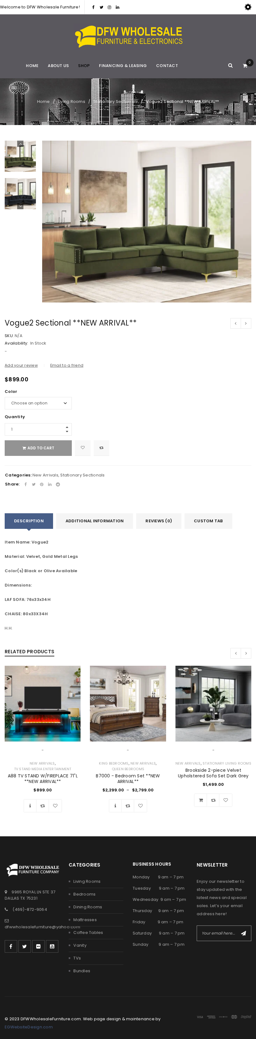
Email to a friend (66, 365)
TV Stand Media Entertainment (42, 768)
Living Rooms (71, 101)
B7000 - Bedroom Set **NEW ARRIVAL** (128, 779)
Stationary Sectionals (115, 101)
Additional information (95, 521)
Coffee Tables (88, 932)
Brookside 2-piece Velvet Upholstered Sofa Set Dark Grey (213, 773)
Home (43, 101)
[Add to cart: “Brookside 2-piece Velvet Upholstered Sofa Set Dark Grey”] (200, 800)
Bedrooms (84, 894)
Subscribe (243, 933)
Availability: (16, 343)
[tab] (29, 521)
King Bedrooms (113, 763)
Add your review (21, 365)
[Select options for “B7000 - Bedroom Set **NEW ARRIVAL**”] (115, 806)
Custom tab (208, 521)
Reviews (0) (158, 521)
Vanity (79, 945)
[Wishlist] (83, 448)
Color (11, 391)
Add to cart (40, 448)
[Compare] (43, 806)
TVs (77, 958)
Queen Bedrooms (128, 768)
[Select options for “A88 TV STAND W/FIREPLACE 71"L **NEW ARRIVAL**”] (30, 806)
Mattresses (85, 920)
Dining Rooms (87, 907)
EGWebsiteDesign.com (29, 1027)
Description (29, 521)
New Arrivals (45, 475)
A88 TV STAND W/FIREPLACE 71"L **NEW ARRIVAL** (43, 779)
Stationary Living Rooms (227, 763)
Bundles (81, 971)
